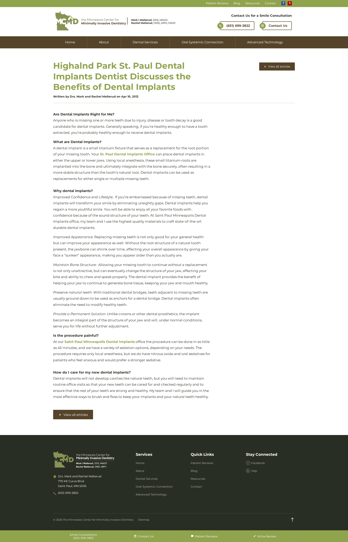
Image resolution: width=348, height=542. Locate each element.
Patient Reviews (217, 3)
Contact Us (278, 26)
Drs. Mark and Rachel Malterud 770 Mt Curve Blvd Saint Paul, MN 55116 (79, 481)
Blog (236, 3)
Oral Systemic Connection (202, 42)
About (104, 42)
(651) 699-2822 (238, 26)
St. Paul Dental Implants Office (127, 154)
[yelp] (290, 3)
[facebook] (283, 3)
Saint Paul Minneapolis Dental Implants (99, 342)
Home (70, 42)
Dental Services (145, 42)
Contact (270, 3)
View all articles (278, 66)
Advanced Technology (265, 42)
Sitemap (143, 519)
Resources (252, 3)
